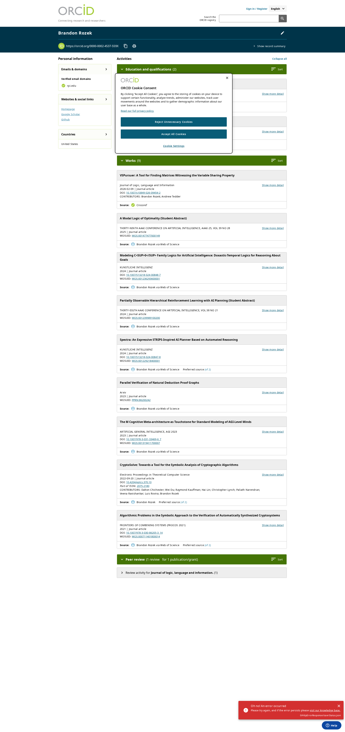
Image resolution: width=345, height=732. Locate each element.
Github (65, 119)
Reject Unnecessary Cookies (173, 122)
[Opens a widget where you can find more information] (331, 725)
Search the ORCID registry (208, 18)
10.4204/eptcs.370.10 (138, 482)
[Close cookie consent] (227, 78)
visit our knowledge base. (325, 710)
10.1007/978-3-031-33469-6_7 (143, 439)
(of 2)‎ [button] (208, 369)
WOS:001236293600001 (146, 278)
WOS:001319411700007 (146, 443)
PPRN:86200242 (141, 400)
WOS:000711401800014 (146, 536)
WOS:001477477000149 (146, 235)
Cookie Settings (174, 146)
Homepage (68, 109)
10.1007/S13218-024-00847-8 (143, 357)
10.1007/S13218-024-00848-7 (143, 275)
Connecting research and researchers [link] (81, 20)
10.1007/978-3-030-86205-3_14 (144, 532)
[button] (279, 58)
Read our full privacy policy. (137, 111)
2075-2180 (143, 486)
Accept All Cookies (173, 134)
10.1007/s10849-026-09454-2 (143, 192)
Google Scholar (70, 114)
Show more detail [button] (273, 93)
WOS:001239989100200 (146, 318)
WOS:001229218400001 (146, 360)
